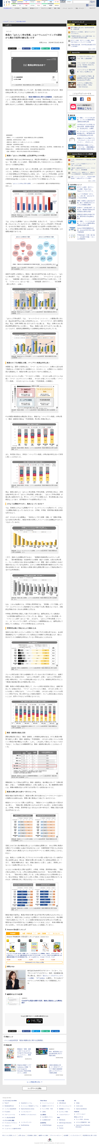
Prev (8, 949)
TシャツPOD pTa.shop (82, 1119)
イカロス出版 (60, 1100)
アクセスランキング (78, 22)
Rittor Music (43, 1100)
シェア (27, 48)
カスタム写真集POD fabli (83, 1122)
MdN (58, 1117)
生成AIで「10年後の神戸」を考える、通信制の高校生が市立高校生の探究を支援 (86, 209)
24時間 (78, 24)
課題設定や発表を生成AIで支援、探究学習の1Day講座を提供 (86, 216)
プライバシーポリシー (56, 1135)
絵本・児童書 (42, 933)
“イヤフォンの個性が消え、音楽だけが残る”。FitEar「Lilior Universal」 (85, 85)
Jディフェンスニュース (65, 1106)
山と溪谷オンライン (47, 1117)
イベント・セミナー (68, 8)
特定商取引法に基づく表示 (90, 1135)
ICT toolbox (41, 978)
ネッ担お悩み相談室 (10, 1117)
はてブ (37, 48)
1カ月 (92, 24)
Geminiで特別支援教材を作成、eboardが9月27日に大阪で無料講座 (86, 230)
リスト (19, 48)
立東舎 (44, 1111)
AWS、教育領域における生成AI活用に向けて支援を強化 (55, 1053)
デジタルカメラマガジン (11, 1122)
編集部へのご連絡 (43, 1135)
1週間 (85, 24)
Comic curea (79, 1106)
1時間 (71, 24)
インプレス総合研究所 (10, 1109)
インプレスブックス (26, 1122)
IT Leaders (7, 1111)
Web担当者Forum (9, 1106)
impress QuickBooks (81, 1109)
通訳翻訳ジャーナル (64, 1109)
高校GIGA (24, 8)
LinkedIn (57, 48)
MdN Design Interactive (65, 1122)
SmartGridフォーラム (26, 1103)
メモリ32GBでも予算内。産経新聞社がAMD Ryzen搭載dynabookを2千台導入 (85, 78)
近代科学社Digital (46, 1125)
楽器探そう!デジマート (48, 1106)
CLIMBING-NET (46, 1120)
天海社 (78, 1103)
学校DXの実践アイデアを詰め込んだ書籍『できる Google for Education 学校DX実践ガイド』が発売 (24, 1069)
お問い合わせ (21, 1135)
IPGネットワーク (78, 1117)
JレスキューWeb (63, 1111)
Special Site (76, 52)
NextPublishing (25, 1125)
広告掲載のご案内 (32, 1135)
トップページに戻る (34, 1088)
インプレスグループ (75, 1135)
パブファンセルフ (80, 1114)
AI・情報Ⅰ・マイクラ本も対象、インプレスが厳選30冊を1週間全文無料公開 (86, 119)
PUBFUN (76, 1111)
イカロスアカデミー (64, 1114)
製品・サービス (80, 8)
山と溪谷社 (43, 1114)
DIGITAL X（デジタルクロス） (29, 1114)
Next (60, 949)
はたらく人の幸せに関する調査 (22, 183)
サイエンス (56, 933)
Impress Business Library (27, 1109)
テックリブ (60, 1125)
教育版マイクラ (34, 8)
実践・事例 (57, 8)
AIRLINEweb (62, 1103)
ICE (75, 1100)
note (47, 48)
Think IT (7, 1103)
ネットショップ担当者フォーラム (29, 1106)
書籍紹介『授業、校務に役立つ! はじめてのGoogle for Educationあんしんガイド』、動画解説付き (24, 1052)
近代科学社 (43, 1122)
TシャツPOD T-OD (47, 1109)
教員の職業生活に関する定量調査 (40, 97)
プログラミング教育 (46, 8)
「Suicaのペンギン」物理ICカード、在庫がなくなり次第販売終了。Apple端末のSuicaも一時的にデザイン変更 (83, 174)
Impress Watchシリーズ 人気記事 (82, 154)
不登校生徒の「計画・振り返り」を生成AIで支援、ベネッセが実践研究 (86, 237)
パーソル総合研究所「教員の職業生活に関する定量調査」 (24, 1040)
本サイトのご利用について (9, 1135)
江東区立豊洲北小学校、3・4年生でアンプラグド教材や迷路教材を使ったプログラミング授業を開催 (55, 1069)
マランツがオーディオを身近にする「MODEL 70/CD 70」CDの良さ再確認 (86, 65)
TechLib (61, 1128)
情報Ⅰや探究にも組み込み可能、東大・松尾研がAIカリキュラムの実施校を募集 (86, 202)
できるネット (8, 1125)
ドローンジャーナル (10, 1114)
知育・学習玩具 (27, 933)
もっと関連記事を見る (33, 1082)
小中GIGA (17, 8)
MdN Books (62, 1120)
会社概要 (66, 1135)
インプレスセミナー (26, 1111)
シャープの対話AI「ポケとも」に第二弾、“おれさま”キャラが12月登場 (85, 196)
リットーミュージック (48, 1103)
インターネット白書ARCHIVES (13, 1128)
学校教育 (12, 933)
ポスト (13, 48)
